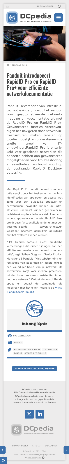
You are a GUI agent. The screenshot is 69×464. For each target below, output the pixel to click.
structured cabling (35, 353)
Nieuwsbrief (45, 6)
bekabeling (20, 349)
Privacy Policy (20, 445)
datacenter (34, 349)
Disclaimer (51, 445)
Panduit (18, 353)
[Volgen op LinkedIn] (40, 414)
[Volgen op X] (29, 414)
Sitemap (36, 445)
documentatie (50, 349)
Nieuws (18, 342)
